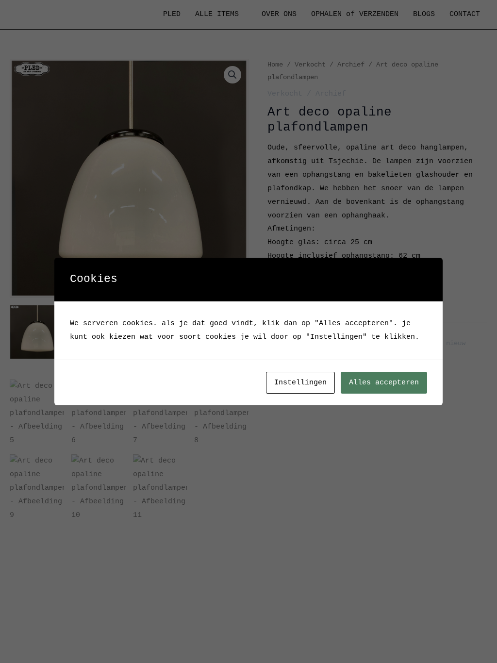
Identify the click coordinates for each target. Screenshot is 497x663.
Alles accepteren (384, 383)
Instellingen (300, 383)
